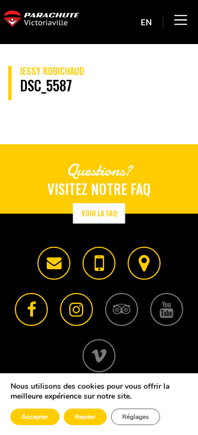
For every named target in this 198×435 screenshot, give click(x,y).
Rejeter (85, 416)
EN (146, 22)
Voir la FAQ (99, 213)
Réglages (135, 416)
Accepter (34, 416)
